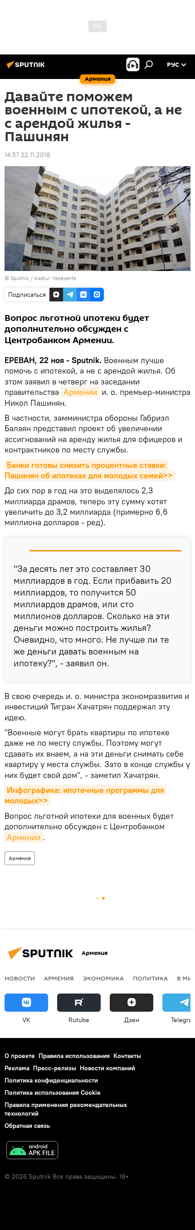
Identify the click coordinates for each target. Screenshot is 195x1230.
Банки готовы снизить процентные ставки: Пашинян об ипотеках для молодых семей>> (89, 470)
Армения (20, 858)
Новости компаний (107, 1068)
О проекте (20, 1056)
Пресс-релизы (54, 1068)
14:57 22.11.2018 (27, 155)
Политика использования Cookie (53, 1092)
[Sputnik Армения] (27, 68)
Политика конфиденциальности (51, 1080)
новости (20, 978)
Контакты (127, 1056)
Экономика (103, 978)
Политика (150, 978)
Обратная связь (27, 1126)
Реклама (17, 1068)
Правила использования (74, 1056)
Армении (80, 392)
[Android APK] (32, 1151)
